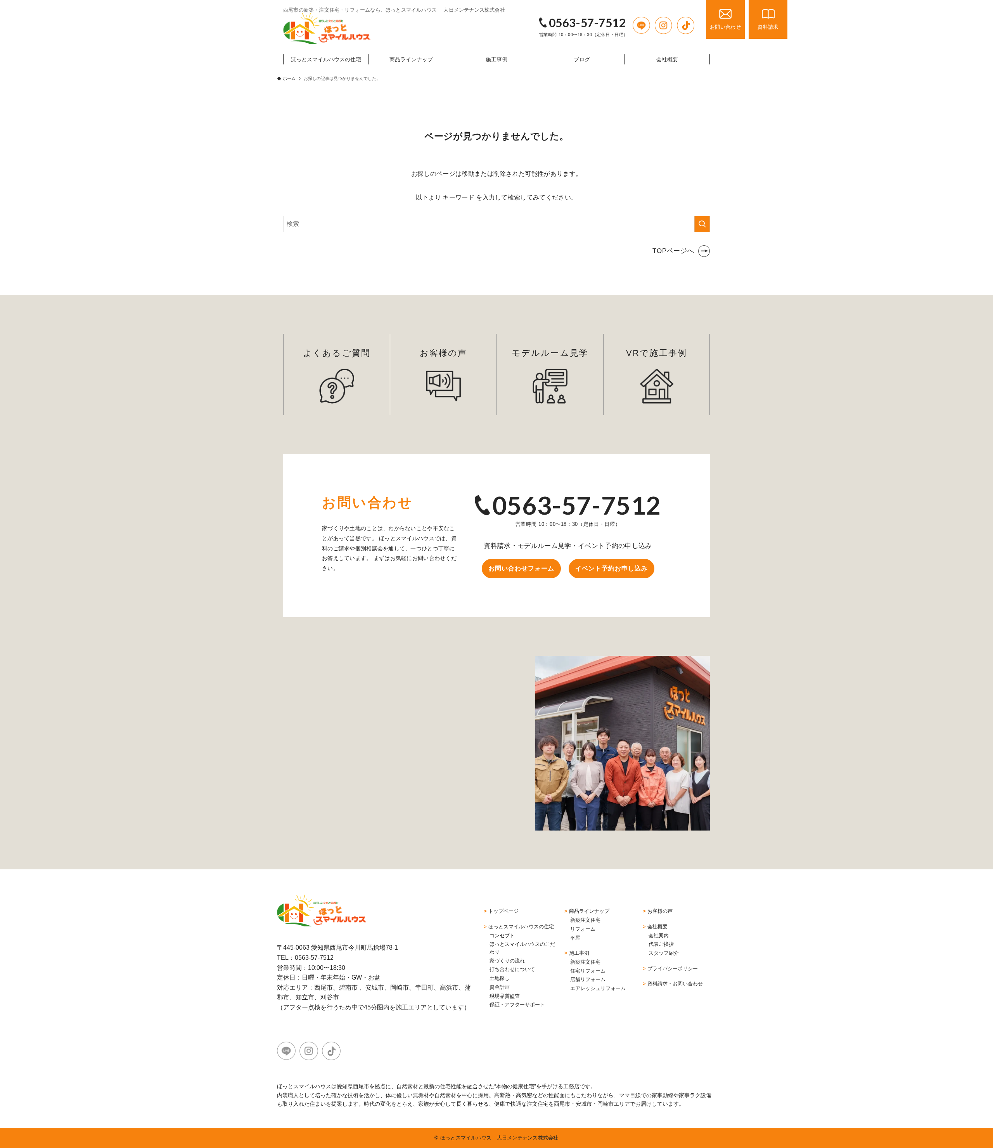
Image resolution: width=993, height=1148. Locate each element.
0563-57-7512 (587, 22)
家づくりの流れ (507, 961)
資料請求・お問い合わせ (675, 984)
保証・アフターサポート (517, 1005)
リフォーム (582, 929)
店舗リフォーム (587, 979)
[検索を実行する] (702, 224)
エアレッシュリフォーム (598, 988)
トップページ (503, 911)
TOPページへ (673, 251)
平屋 (575, 938)
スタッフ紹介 (664, 953)
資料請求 (768, 27)
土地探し (500, 978)
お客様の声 (443, 353)
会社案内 (659, 935)
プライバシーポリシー (672, 968)
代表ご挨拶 (661, 944)
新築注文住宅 (585, 920)
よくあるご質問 (336, 353)
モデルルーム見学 (550, 353)
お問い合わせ (725, 27)
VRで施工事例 (656, 353)
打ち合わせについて (512, 969)
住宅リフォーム (587, 971)
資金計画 (500, 987)
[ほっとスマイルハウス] (326, 28)
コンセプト (502, 935)
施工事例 (579, 953)
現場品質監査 (505, 996)
